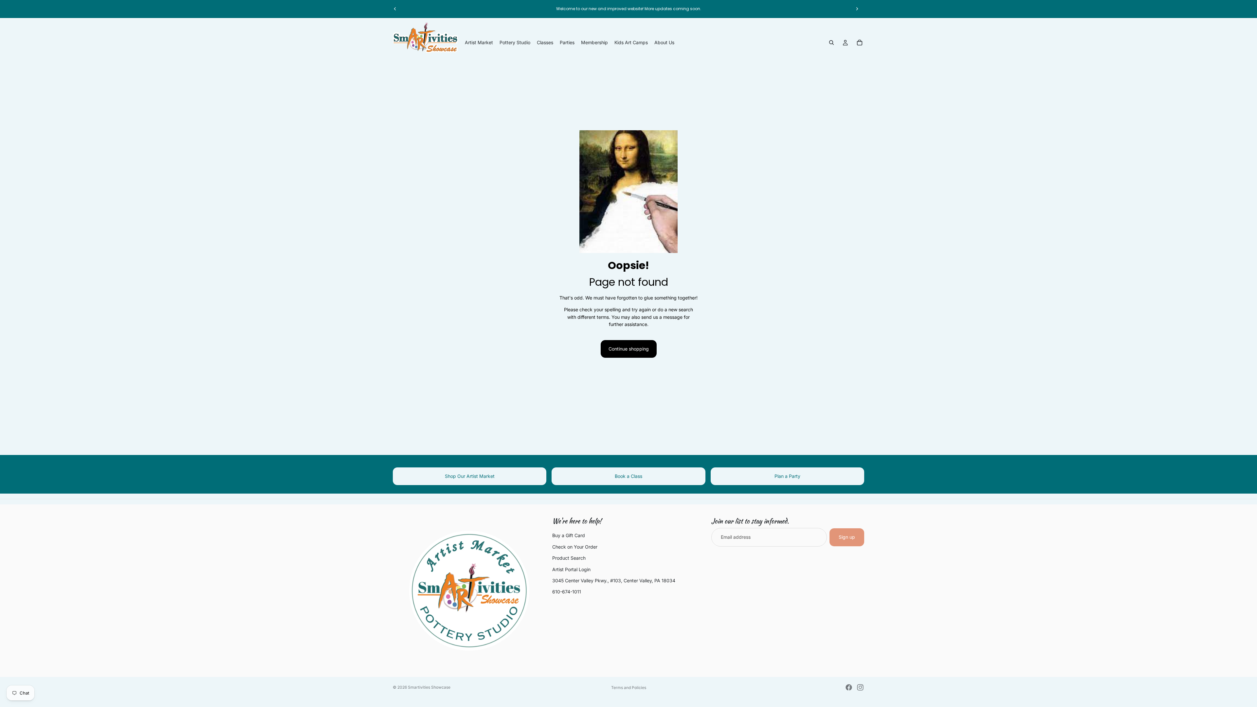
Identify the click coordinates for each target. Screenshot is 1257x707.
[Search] (831, 42)
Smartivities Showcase (429, 687)
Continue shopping (629, 349)
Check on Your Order (574, 547)
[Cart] (859, 42)
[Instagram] (860, 687)
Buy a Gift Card (568, 535)
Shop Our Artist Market (470, 476)
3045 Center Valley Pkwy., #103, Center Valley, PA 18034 (613, 580)
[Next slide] (857, 9)
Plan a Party (787, 476)
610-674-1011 (566, 592)
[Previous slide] (395, 9)
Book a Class (628, 476)
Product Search (569, 558)
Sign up (847, 537)
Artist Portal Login (571, 569)
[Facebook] (849, 687)
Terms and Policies (628, 687)
